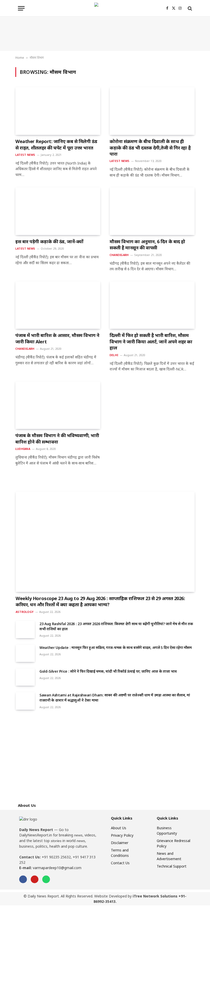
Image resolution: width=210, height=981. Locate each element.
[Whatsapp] (46, 879)
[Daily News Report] (105, 8)
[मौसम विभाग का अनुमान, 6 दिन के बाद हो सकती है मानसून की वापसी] (152, 211)
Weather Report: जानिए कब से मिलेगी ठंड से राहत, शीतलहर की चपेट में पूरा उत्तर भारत (56, 144)
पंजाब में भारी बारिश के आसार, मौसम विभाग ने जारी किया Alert (57, 338)
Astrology (25, 612)
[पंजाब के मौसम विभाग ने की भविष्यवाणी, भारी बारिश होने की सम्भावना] (57, 405)
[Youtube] (34, 879)
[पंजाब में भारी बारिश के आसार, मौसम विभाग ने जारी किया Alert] (57, 305)
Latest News (25, 155)
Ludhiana (22, 449)
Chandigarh (119, 255)
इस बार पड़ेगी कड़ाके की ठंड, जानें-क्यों (49, 241)
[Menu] (21, 8)
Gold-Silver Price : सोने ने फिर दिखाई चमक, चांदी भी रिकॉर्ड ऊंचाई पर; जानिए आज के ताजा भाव (107, 671)
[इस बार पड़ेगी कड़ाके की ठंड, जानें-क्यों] (57, 211)
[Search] (189, 8)
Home (19, 57)
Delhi (114, 355)
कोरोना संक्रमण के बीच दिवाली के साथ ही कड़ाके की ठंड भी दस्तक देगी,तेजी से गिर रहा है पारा (150, 147)
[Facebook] (23, 879)
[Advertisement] (105, 33)
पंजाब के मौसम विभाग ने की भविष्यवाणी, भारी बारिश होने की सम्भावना (57, 438)
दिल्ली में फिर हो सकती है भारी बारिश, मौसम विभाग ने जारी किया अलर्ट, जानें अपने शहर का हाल (151, 341)
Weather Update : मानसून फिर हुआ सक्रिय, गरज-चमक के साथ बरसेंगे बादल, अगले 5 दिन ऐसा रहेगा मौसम (115, 647)
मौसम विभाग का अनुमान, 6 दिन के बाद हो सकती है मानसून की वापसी (147, 244)
